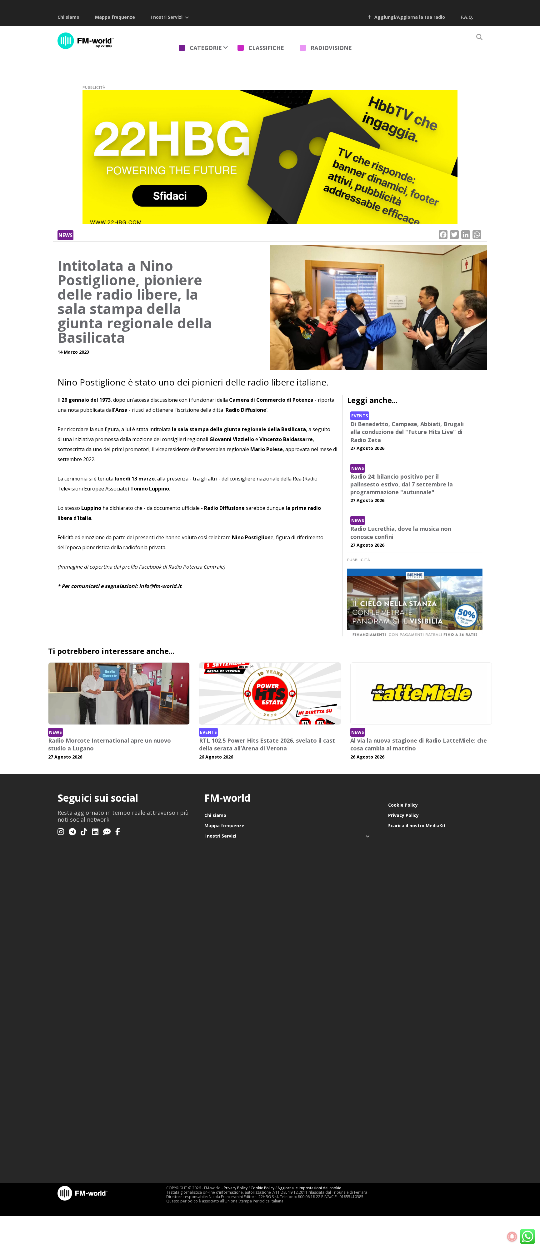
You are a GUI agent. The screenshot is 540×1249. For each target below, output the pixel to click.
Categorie (206, 48)
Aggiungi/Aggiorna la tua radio (409, 17)
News (65, 235)
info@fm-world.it (160, 586)
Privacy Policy (403, 815)
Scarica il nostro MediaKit (417, 826)
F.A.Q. (467, 17)
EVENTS (359, 416)
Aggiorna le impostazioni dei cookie (309, 1188)
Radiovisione (331, 48)
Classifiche (266, 48)
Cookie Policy (403, 805)
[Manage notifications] (512, 1237)
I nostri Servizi (166, 17)
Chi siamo (68, 17)
